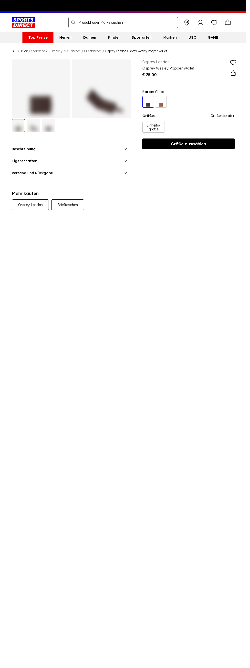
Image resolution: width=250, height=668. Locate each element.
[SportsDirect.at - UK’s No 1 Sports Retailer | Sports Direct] (23, 22)
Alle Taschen (72, 51)
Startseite (38, 51)
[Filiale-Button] (187, 22)
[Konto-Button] (200, 22)
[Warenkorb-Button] (228, 22)
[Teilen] (233, 73)
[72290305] (148, 102)
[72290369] (161, 102)
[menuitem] (37, 37)
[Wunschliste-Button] (214, 22)
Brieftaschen (93, 51)
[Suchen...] (73, 22)
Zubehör (54, 51)
